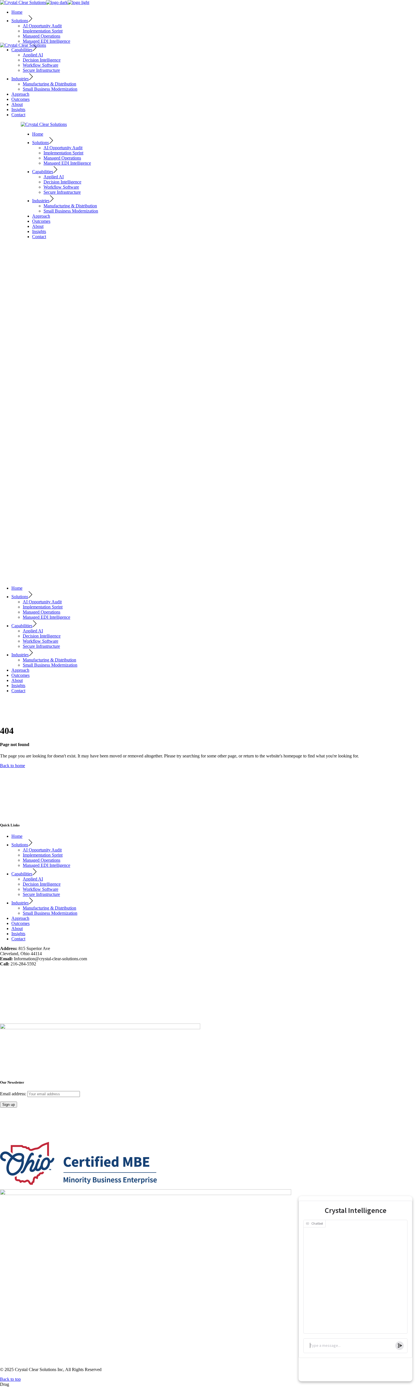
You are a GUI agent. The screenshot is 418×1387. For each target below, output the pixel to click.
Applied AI (33, 879)
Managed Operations (41, 860)
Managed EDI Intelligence (46, 865)
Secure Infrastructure (41, 894)
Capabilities (21, 873)
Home (16, 836)
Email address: (13, 1093)
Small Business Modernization (50, 913)
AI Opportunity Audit (42, 849)
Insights (18, 933)
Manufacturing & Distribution (49, 908)
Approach (20, 918)
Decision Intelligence (42, 884)
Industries (20, 902)
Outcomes (20, 923)
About (17, 928)
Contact (18, 938)
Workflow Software (40, 889)
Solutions (19, 844)
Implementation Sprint (43, 855)
